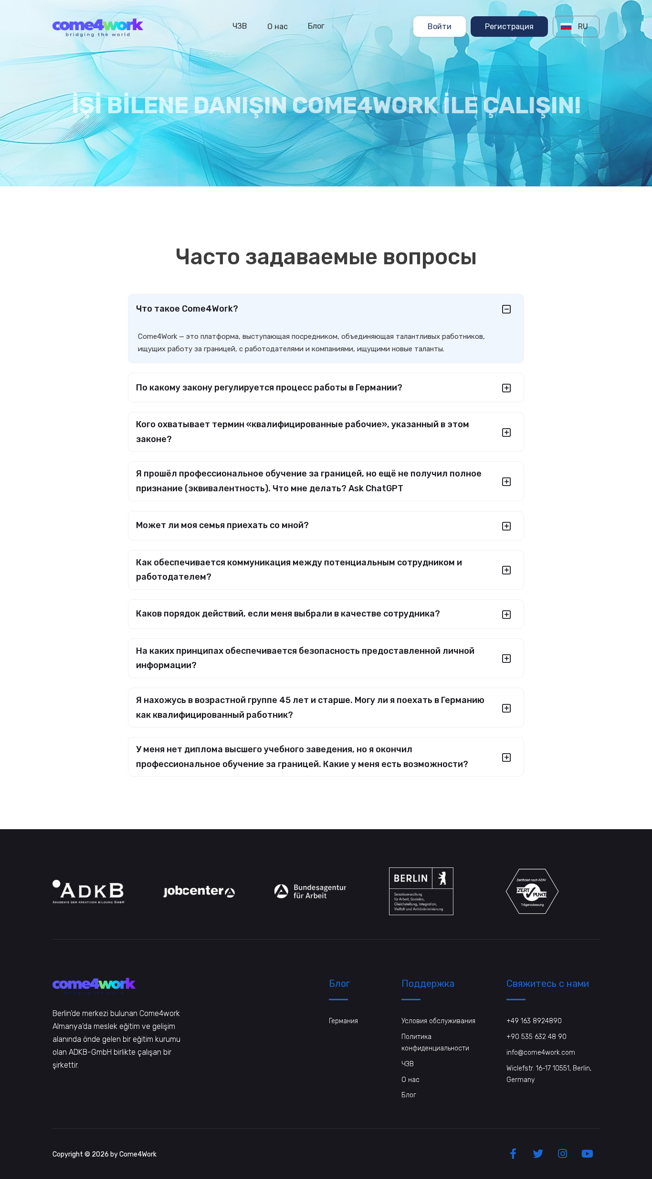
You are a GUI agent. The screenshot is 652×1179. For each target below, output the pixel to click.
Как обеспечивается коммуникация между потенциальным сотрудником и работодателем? (299, 570)
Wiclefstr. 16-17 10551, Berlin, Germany (548, 1074)
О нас (277, 26)
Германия (343, 1021)
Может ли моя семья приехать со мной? (222, 525)
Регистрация (509, 26)
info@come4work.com (540, 1053)
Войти (440, 26)
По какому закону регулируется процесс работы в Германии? (269, 387)
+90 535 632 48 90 (536, 1037)
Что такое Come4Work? (187, 308)
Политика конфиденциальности (435, 1042)
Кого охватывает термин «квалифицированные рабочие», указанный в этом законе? (302, 431)
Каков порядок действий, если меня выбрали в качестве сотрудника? (288, 613)
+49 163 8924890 (534, 1021)
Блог (316, 26)
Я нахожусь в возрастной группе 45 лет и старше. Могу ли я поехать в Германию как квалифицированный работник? (310, 707)
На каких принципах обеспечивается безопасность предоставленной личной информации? (305, 658)
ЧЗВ (239, 26)
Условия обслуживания (438, 1021)
